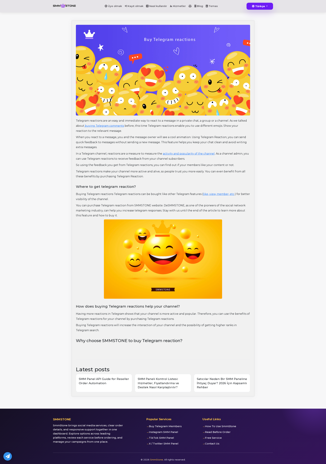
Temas (213, 6)
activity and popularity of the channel (189, 153)
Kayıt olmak (135, 6)
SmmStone (156, 459)
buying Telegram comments (104, 125)
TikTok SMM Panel (161, 437)
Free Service (213, 437)
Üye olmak (114, 6)
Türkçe (260, 6)
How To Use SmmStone (220, 426)
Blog (199, 6)
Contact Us (212, 443)
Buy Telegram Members (165, 426)
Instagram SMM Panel (163, 432)
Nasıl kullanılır (158, 6)
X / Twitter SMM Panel (163, 443)
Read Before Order (218, 432)
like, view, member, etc (218, 194)
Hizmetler (179, 6)
